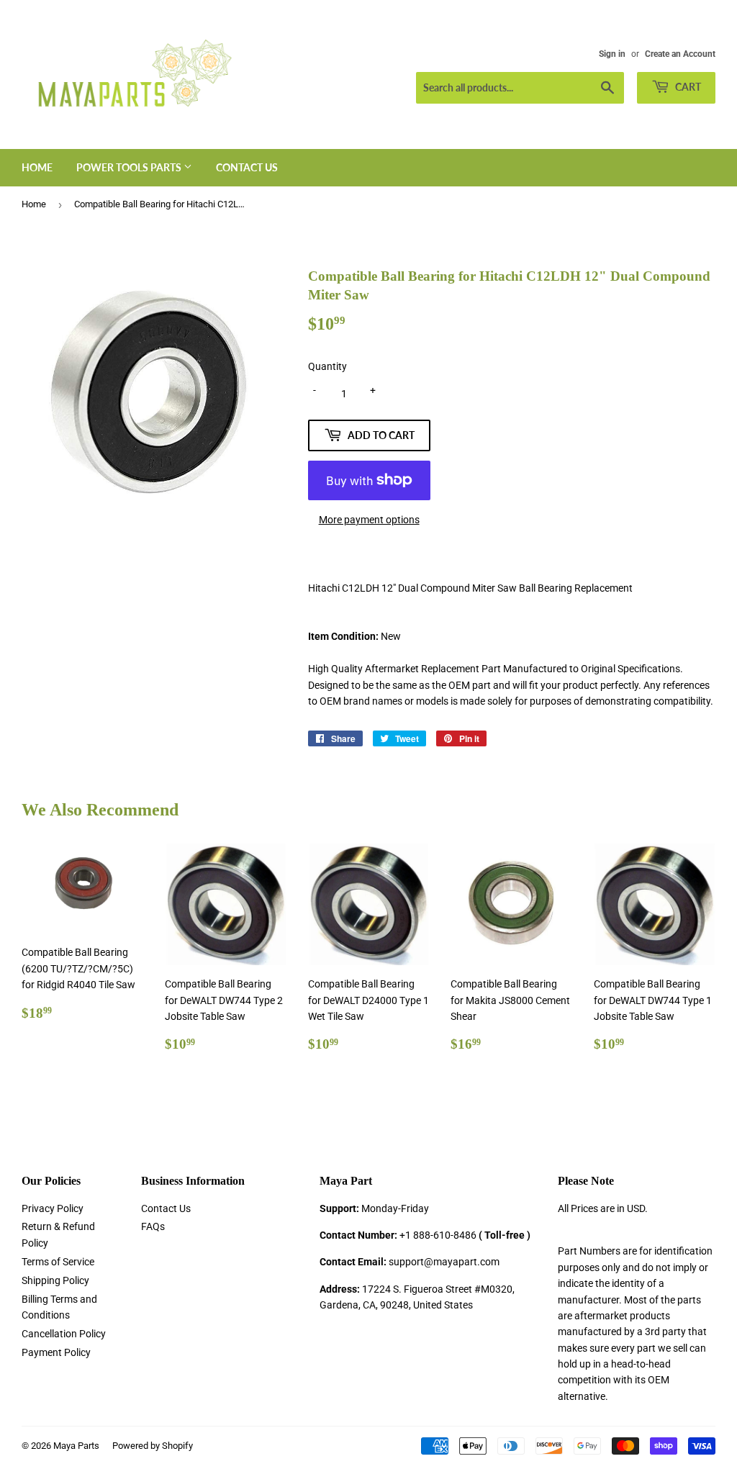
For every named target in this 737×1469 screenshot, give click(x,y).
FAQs (153, 1226)
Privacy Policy (52, 1208)
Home (37, 167)
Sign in (612, 54)
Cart (687, 87)
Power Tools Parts (130, 167)
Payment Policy (56, 1352)
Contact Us (247, 167)
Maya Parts (76, 1445)
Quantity (327, 366)
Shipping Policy (55, 1280)
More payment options (369, 519)
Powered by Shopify (152, 1445)
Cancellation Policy (64, 1333)
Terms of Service (58, 1261)
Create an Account (680, 54)
